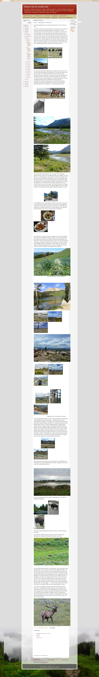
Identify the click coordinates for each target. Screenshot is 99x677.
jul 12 (28, 72)
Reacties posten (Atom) (43, 662)
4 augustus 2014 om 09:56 (45, 633)
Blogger (57, 666)
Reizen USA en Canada (28, 15)
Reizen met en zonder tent (36, 7)
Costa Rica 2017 (47, 15)
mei (26, 79)
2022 (26, 26)
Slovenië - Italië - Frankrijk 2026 (65, 17)
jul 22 (28, 64)
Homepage (51, 659)
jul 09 (28, 74)
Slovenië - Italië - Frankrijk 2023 (29, 17)
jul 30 (28, 40)
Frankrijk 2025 (54, 17)
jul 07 (28, 75)
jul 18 (28, 67)
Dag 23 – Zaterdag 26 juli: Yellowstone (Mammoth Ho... (29, 56)
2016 (26, 31)
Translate (74, 24)
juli (26, 37)
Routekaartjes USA (38, 15)
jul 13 (28, 71)
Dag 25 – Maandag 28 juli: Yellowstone (29, 44)
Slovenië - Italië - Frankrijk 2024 (43, 17)
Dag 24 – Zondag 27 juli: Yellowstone (29, 49)
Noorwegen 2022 (62, 15)
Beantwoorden (39, 637)
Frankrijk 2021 (55, 15)
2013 (26, 81)
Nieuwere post (37, 659)
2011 (26, 84)
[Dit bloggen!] (51, 627)
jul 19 (28, 66)
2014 (26, 33)
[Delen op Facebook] (53, 627)
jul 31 (28, 39)
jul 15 (28, 69)
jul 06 (28, 77)
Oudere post (65, 659)
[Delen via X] (52, 627)
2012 (26, 83)
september (28, 34)
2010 (26, 86)
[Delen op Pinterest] (54, 627)
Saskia (73, 28)
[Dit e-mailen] (50, 627)
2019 (26, 28)
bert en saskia (73, 31)
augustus (27, 36)
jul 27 (28, 61)
